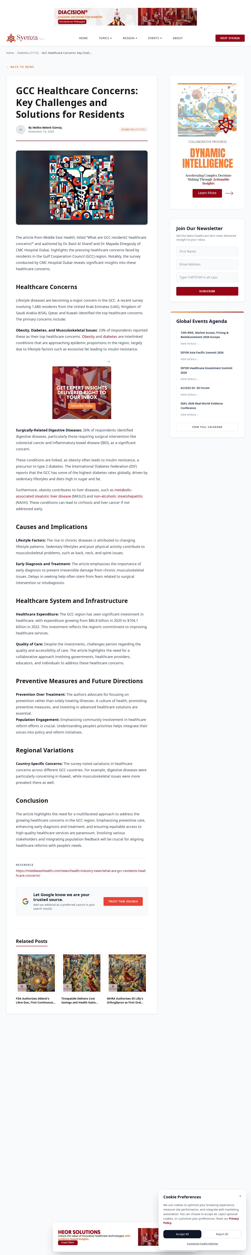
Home (83, 38)
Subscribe (207, 291)
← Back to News (20, 67)
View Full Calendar (207, 427)
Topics (105, 38)
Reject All (222, 1234)
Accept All (182, 1234)
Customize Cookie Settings (202, 1243)
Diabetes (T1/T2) (27, 53)
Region (130, 38)
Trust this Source (123, 901)
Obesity (88, 336)
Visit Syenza (230, 38)
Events (155, 38)
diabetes (110, 336)
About (178, 38)
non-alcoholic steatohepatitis (118, 496)
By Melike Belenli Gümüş (45, 127)
